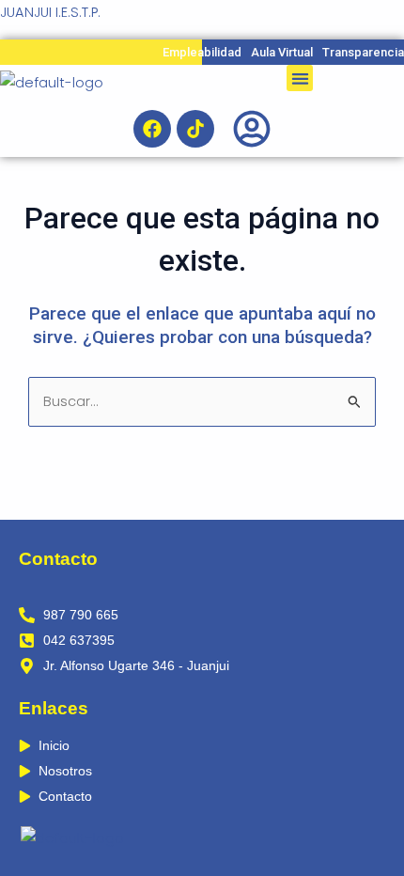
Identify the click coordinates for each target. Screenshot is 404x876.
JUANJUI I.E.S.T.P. (50, 12)
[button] (300, 78)
